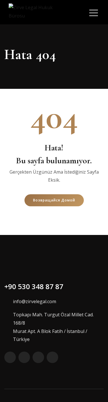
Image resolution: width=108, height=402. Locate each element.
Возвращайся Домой (54, 200)
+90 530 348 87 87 (33, 286)
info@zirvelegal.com (34, 301)
